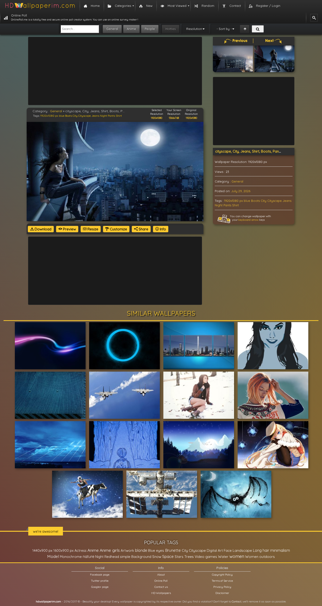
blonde (141, 550)
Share (143, 229)
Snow (156, 556)
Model (53, 556)
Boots (68, 115)
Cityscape (84, 115)
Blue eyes (156, 550)
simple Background (135, 556)
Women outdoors (260, 556)
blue (61, 115)
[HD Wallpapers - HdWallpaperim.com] (40, 6)
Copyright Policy (222, 574)
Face (228, 550)
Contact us (161, 587)
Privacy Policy (222, 587)
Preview (69, 229)
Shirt (119, 115)
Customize (118, 229)
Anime (131, 29)
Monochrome (71, 556)
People (150, 29)
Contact (236, 601)
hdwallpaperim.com (48, 601)
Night (103, 115)
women (236, 556)
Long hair (261, 550)
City (75, 115)
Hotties (170, 29)
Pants (111, 115)
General (112, 29)
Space (168, 556)
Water (223, 556)
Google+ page (99, 587)
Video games (206, 556)
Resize (92, 229)
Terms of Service (222, 580)
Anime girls (110, 550)
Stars (179, 556)
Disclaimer (222, 593)
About (161, 574)
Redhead (111, 556)
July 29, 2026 (240, 191)
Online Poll (161, 580)
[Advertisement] (115, 71)
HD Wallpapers (161, 593)
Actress (80, 550)
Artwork (127, 550)
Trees (189, 556)
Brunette (173, 550)
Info (162, 229)
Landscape (242, 550)
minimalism (280, 550)
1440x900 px (42, 550)
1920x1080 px (49, 115)
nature (88, 556)
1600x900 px (63, 550)
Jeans (95, 115)
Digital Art (215, 550)
